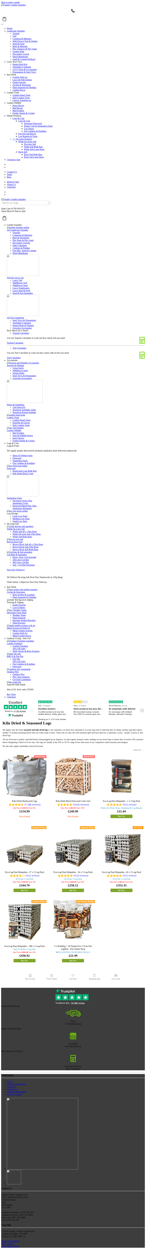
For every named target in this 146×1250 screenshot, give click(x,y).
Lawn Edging (19, 607)
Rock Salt (22, 152)
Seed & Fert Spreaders (23, 293)
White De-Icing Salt (27, 141)
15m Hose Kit (19, 407)
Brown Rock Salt (15, 542)
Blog (9, 177)
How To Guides (14, 1094)
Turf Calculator (19, 348)
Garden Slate (18, 51)
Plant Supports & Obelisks (24, 87)
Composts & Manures (22, 235)
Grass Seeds (18, 368)
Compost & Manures (22, 38)
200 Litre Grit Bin (21, 560)
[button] (4, 19)
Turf (14, 36)
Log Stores (29, 128)
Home (9, 28)
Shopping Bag (94, 979)
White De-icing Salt (16, 529)
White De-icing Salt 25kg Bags (27, 534)
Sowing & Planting (15, 365)
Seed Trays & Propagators (24, 320)
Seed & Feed (18, 44)
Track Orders (51, 979)
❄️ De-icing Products (22, 139)
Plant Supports (19, 618)
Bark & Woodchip (21, 238)
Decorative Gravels (21, 243)
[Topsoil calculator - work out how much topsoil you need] (73, 1061)
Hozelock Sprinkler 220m (24, 410)
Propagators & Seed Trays (24, 72)
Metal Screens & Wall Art (18, 628)
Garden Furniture (14, 643)
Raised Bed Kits (20, 64)
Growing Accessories (22, 328)
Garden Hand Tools (21, 95)
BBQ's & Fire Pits (15, 656)
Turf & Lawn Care (15, 278)
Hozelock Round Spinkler (24, 412)
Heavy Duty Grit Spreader (24, 557)
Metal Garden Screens (23, 630)
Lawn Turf (17, 280)
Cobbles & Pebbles (21, 248)
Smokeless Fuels (20, 460)
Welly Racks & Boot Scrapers (26, 651)
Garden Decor (19, 90)
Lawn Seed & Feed (21, 290)
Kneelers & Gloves (21, 422)
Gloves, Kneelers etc (22, 100)
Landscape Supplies (16, 31)
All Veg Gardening (15, 317)
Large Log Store (20, 516)
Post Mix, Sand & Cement (24, 250)
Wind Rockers (19, 623)
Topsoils (16, 232)
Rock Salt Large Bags (34, 157)
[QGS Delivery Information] (73, 1016)
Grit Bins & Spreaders (17, 554)
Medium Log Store (21, 518)
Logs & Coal (18, 118)
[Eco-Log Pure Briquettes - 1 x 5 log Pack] (121, 776)
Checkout (11, 187)
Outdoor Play (13, 672)
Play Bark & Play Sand (23, 240)
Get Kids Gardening (22, 679)
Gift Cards (116, 979)
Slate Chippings (20, 245)
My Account (30, 979)
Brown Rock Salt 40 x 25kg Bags (28, 544)
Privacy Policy (7, 1244)
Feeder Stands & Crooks (24, 113)
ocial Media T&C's (11, 1246)
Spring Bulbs (18, 373)
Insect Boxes (18, 105)
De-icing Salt (30, 144)
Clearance (11, 697)
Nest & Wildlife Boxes (23, 435)
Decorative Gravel (21, 54)
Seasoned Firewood (33, 123)
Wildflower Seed (20, 285)
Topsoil (16, 33)
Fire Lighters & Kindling (35, 131)
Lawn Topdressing (21, 288)
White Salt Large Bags (34, 149)
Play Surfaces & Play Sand (25, 49)
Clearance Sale (13, 159)
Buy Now (11, 694)
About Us (11, 184)
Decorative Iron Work (17, 612)
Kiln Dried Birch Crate (23, 473)
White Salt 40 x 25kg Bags (25, 531)
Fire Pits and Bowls (27, 134)
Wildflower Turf (20, 283)
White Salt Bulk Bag (33, 147)
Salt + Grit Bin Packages (24, 565)
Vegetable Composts (22, 67)
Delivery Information (16, 1084)
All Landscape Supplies (17, 230)
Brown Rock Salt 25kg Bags (25, 547)
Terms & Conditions (10, 1241)
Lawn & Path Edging (22, 80)
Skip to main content (10, 2)
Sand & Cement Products (24, 59)
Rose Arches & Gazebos (24, 594)
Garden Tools (13, 417)
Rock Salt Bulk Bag (33, 154)
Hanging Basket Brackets (24, 620)
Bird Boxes (18, 108)
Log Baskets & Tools (27, 136)
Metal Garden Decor (22, 636)
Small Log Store (20, 521)
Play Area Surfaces (21, 677)
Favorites (73, 979)
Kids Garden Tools (21, 98)
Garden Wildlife (14, 430)
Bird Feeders (18, 110)
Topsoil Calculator (21, 333)
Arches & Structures (22, 85)
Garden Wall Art (20, 77)
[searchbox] (26, 203)
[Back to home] (13, 5)
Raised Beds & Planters (23, 325)
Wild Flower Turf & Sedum (25, 41)
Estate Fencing (19, 82)
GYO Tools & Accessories (25, 69)
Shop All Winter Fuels (23, 455)
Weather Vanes (19, 615)
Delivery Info (13, 182)
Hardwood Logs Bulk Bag (25, 471)
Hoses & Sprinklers (15, 404)
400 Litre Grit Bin (21, 562)
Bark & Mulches (20, 46)
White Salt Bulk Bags (22, 536)
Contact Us (12, 172)
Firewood (17, 458)
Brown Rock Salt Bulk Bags (25, 549)
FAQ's (10, 1081)
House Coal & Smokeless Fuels (38, 126)
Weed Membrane (20, 56)
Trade (9, 174)
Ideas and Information (17, 1092)
